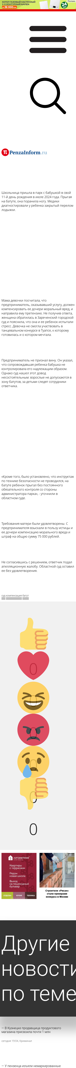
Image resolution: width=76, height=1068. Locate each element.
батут (25, 595)
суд (3, 595)
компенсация (14, 595)
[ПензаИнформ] (24, 152)
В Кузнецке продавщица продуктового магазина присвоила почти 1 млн (31, 1030)
